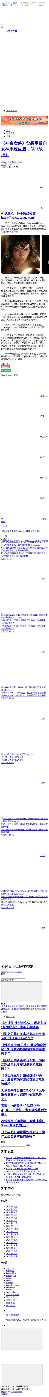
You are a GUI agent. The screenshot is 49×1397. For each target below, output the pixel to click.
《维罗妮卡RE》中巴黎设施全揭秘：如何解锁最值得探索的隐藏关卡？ (23, 1049)
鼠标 (41, 1006)
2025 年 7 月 (11, 1242)
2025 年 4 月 (11, 1251)
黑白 (28, 1009)
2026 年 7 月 (11, 1209)
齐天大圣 (30, 1006)
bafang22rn (11, 1273)
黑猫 (32, 1009)
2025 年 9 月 (11, 1237)
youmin (9, 1290)
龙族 (11, 1006)
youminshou (11, 1292)
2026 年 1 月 (11, 1226)
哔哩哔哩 (15, 1315)
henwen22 (10, 1287)
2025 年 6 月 (11, 1245)
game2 (9, 1280)
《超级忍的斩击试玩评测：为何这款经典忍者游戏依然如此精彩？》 (23, 1064)
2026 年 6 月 (11, 1212)
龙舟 (3, 1006)
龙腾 (7, 1006)
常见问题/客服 (12, 1294)
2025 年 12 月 (12, 1229)
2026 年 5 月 (11, 1215)
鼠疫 (36, 1006)
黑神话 (23, 1009)
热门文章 (10, 1017)
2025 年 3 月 (11, 1254)
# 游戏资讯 (6, 370)
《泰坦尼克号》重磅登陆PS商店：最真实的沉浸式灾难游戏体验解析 (23, 1079)
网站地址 (5, 1394)
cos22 (8, 1278)
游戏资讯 (10, 133)
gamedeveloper (12, 1285)
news (3, 164)
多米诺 (26, 1320)
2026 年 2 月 (11, 1223)
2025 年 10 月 (12, 1234)
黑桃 (36, 1009)
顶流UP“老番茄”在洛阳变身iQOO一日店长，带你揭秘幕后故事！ (24, 1110)
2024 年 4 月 (11, 1256)
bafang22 (10, 1271)
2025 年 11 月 (12, 1231)
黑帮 (5, 1012)
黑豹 (13, 1009)
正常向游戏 (11, 31)
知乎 (8, 1315)
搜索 (3, 1142)
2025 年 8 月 (11, 1240)
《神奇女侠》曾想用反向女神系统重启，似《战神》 (24, 149)
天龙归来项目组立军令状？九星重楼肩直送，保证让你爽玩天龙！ (23, 1095)
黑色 (18, 1009)
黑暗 (41, 1009)
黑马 (5, 1009)
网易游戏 (10, 1306)
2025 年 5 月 (11, 1248)
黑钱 (9, 1009)
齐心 (24, 1006)
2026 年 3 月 (11, 1220)
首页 (8, 131)
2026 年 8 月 (11, 1207)
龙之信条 (18, 1006)
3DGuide (10, 1268)
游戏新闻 (10, 1300)
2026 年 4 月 (11, 1218)
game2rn (9, 1283)
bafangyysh (11, 1275)
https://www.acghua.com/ (11, 972)
